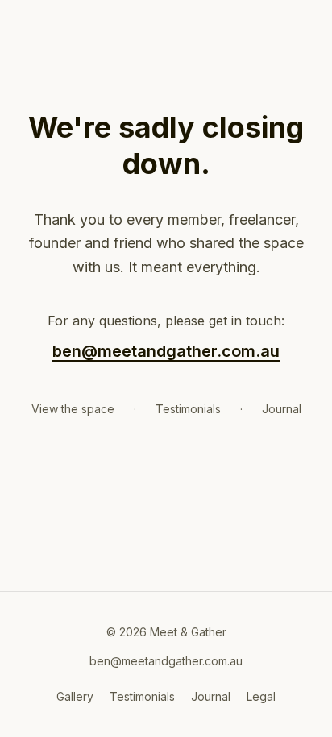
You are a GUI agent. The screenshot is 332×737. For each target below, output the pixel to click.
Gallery (74, 696)
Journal (281, 409)
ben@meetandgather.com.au (166, 351)
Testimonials (188, 409)
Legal (261, 696)
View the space (72, 409)
